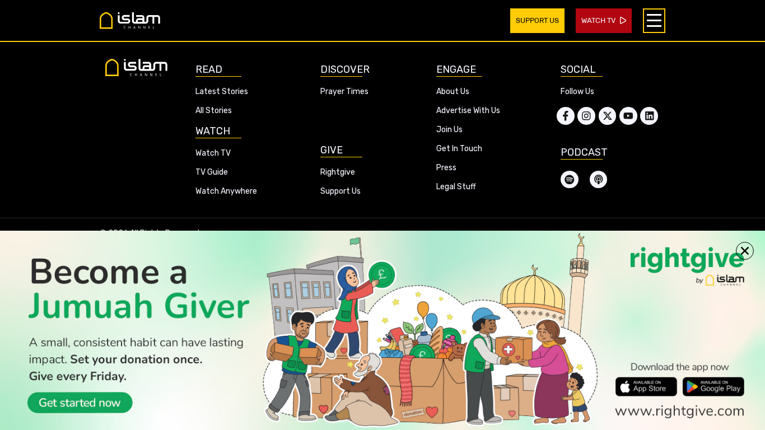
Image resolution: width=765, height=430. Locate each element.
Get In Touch (459, 148)
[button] (745, 251)
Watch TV (213, 153)
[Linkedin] (649, 116)
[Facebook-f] (566, 116)
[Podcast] (599, 180)
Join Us (449, 129)
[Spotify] (570, 180)
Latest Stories (221, 91)
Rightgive (337, 172)
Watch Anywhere (226, 191)
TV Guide (211, 172)
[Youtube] (628, 116)
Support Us (340, 191)
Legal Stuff (456, 186)
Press (446, 167)
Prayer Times (344, 91)
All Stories (213, 110)
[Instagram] (586, 116)
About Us (452, 91)
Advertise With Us (468, 110)
